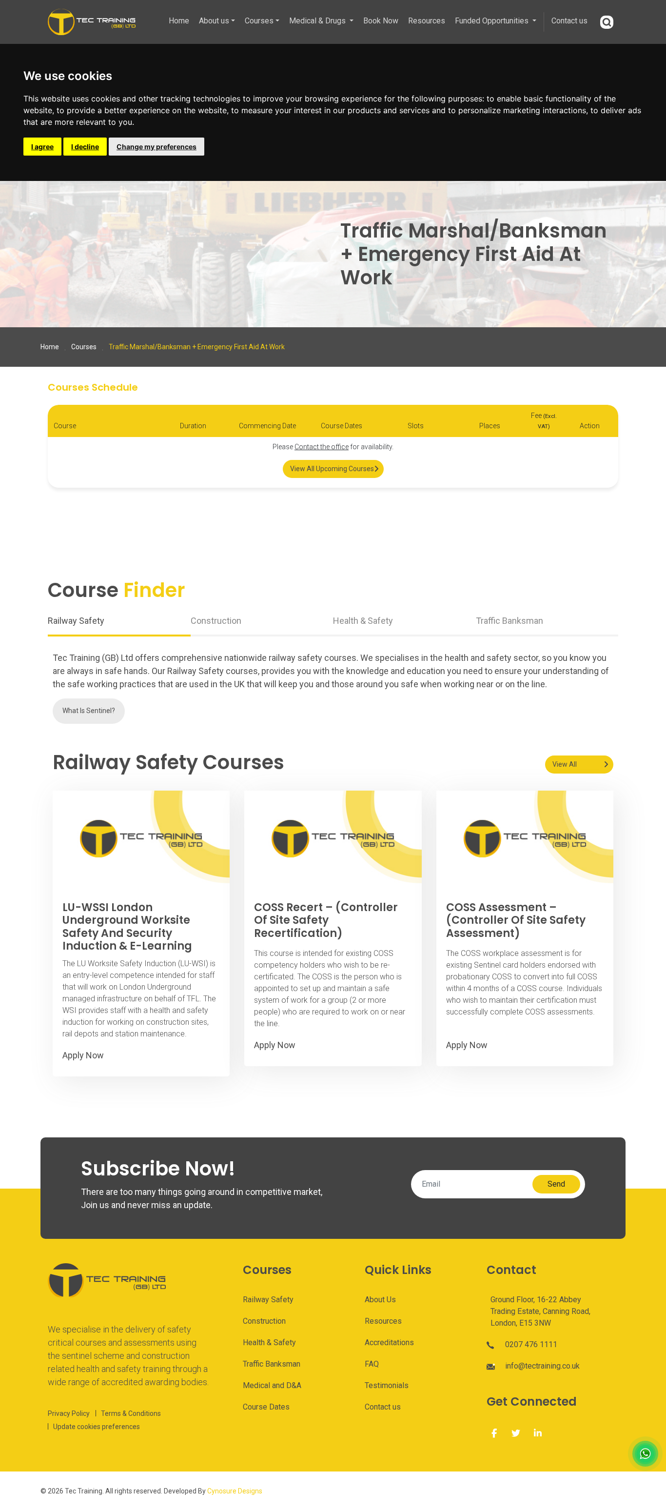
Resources (426, 20)
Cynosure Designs (234, 1491)
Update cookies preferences (96, 1427)
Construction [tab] (216, 621)
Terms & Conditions (131, 1413)
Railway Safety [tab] (76, 621)
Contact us (569, 20)
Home (179, 20)
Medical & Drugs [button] (318, 20)
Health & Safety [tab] (363, 621)
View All (564, 764)
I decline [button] (85, 146)
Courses (259, 20)
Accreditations (389, 1342)
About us (214, 20)
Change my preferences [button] (156, 146)
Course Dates (266, 1407)
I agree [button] (42, 146)
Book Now (380, 20)
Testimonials (387, 1385)
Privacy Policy (69, 1413)
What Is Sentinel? (88, 711)
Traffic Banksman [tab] (509, 621)
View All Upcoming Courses (332, 469)
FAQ (372, 1364)
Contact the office (321, 447)
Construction (264, 1321)
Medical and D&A (272, 1385)
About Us (380, 1299)
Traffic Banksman (271, 1364)
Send (556, 1184)
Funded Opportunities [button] (492, 20)
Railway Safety (268, 1299)
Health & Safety (269, 1342)
